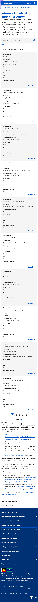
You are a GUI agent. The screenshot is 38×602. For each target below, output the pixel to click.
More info (30, 86)
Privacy (3, 586)
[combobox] (16, 40)
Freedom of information (9, 589)
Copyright (19, 586)
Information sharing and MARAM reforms (17, 7)
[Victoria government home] (33, 597)
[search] (34, 40)
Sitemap (30, 589)
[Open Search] (35, 3)
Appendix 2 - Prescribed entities (16, 440)
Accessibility (22, 589)
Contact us (4, 591)
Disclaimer (11, 586)
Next (18, 419)
